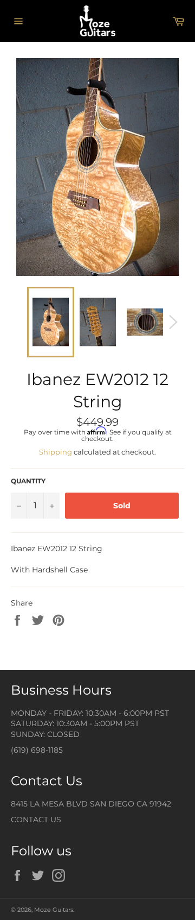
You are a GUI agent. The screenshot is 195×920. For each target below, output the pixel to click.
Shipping (55, 452)
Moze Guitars (53, 909)
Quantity (28, 481)
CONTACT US (36, 819)
